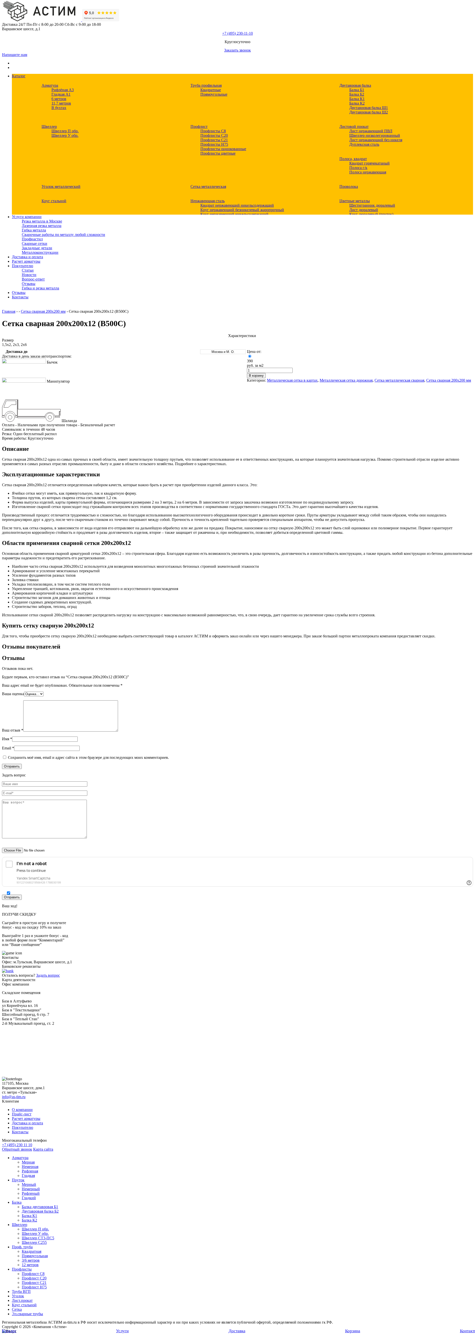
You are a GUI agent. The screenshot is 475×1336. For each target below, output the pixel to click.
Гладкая (28, 1175)
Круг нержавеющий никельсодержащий (234, 214)
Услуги (122, 1331)
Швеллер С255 (34, 1242)
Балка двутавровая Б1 (40, 1207)
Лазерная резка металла (41, 226)
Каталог (18, 76)
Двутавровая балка (355, 85)
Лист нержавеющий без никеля (375, 140)
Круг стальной (54, 201)
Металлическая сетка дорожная (346, 380)
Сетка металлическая (208, 186)
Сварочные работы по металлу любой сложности (63, 234)
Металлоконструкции (40, 252)
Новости (29, 275)
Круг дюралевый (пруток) (371, 214)
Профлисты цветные (218, 153)
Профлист (199, 126)
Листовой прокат (354, 126)
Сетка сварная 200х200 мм (43, 311)
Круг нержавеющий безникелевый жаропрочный (242, 210)
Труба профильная (206, 85)
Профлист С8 (33, 1274)
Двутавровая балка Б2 (40, 1211)
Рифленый (31, 1193)
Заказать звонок (237, 50)
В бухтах (58, 108)
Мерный (29, 1184)
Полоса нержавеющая (367, 172)
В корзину (256, 375)
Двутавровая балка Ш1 (368, 108)
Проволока (348, 186)
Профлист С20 (34, 1278)
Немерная (30, 1167)
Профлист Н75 (34, 1287)
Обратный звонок (17, 1149)
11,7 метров (61, 103)
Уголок (18, 1296)
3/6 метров (31, 1260)
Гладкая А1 (61, 94)
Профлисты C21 (214, 140)
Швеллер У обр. (64, 135)
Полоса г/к (358, 168)
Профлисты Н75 (214, 144)
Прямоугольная (35, 1256)
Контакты (20, 297)
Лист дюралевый (363, 210)
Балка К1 (357, 99)
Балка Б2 (356, 94)
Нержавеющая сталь (207, 201)
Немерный (31, 1189)
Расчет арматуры (26, 261)
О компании (22, 1110)
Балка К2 (357, 103)
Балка (17, 1202)
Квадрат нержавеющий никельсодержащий (237, 205)
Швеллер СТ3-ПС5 (38, 1238)
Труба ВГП (21, 1291)
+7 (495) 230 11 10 (17, 1145)
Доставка (237, 1331)
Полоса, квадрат (353, 159)
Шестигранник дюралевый (372, 205)
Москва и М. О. (223, 352)
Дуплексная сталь (364, 144)
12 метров (30, 1265)
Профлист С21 (34, 1282)
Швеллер (49, 126)
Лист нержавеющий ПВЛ (370, 131)
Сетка (17, 1309)
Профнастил (32, 239)
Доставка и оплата (27, 257)
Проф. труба (22, 1247)
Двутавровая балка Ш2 (368, 112)
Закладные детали (37, 248)
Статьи (28, 270)
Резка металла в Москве (42, 221)
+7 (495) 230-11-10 (237, 33)
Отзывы (28, 284)
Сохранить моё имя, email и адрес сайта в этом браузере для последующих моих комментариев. (88, 757)
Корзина (352, 1331)
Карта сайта (43, 1149)
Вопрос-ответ (33, 279)
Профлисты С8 (213, 131)
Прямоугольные (213, 94)
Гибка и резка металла (40, 288)
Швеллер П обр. (65, 131)
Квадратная (31, 1251)
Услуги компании (27, 217)
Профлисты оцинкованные (223, 149)
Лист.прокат (22, 1300)
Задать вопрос (48, 975)
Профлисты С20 (214, 135)
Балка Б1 (356, 90)
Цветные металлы (354, 201)
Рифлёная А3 (62, 90)
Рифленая (30, 1171)
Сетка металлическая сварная (399, 380)
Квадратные (210, 90)
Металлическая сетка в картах (292, 380)
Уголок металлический (61, 186)
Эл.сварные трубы (27, 1314)
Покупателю (22, 266)
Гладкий (29, 1198)
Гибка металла (34, 230)
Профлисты (22, 1269)
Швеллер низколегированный (374, 135)
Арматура (50, 85)
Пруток (18, 1180)
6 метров (58, 99)
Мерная (28, 1162)
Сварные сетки (34, 243)
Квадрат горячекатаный (369, 163)
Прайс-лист (21, 1114)
